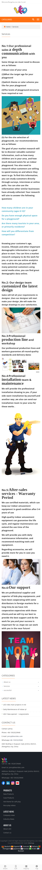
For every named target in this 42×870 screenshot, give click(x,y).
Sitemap (31, 843)
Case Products (8, 798)
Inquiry (26, 868)
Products (7, 790)
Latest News (8, 811)
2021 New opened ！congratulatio (16, 714)
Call (15, 868)
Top (36, 868)
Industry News (8, 819)
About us (7, 682)
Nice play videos (9, 805)
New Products (8, 794)
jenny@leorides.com (15, 736)
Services (15, 27)
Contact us (7, 833)
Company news (9, 815)
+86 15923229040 (16, 740)
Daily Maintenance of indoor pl (14, 709)
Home (8, 27)
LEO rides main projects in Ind (14, 705)
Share (5, 868)
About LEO (7, 829)
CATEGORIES (7, 19)
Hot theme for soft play (12, 802)
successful (8, 690)
